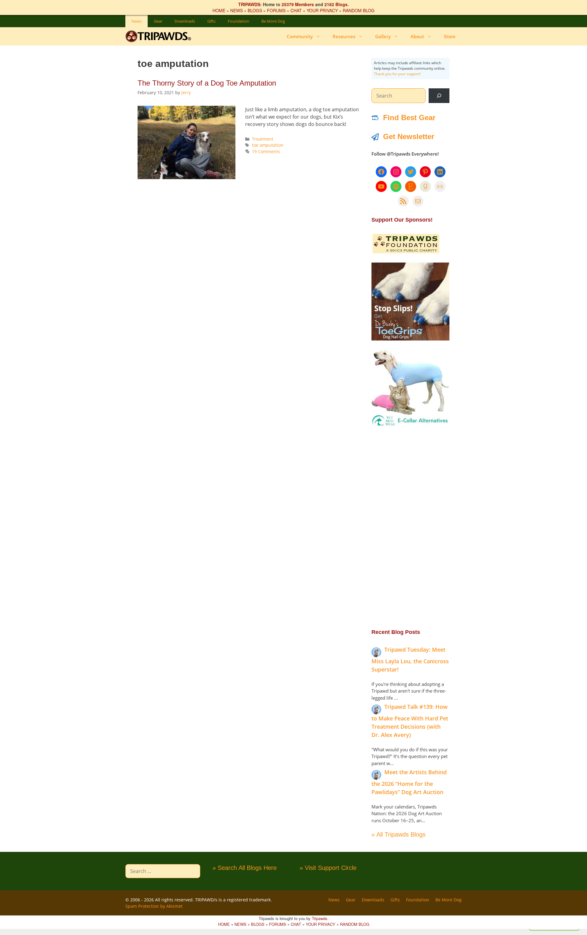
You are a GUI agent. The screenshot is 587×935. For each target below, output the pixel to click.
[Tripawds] (159, 36)
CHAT (296, 10)
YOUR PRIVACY (322, 10)
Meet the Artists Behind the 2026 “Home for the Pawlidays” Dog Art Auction (409, 782)
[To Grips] (410, 339)
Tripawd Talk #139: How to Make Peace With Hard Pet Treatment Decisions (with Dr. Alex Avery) (409, 720)
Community (300, 36)
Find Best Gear (409, 117)
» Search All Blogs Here (244, 867)
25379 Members (298, 4)
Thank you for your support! (397, 73)
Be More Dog (273, 21)
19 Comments (266, 151)
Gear (158, 21)
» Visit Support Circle (328, 867)
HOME (218, 10)
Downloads (185, 21)
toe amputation (267, 145)
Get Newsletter (408, 136)
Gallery (383, 36)
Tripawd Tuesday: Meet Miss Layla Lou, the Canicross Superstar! (410, 659)
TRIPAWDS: (250, 4)
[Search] (439, 95)
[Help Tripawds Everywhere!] (405, 252)
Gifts (211, 21)
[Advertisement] (410, 527)
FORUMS (276, 10)
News (136, 21)
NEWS (236, 10)
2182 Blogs (336, 4)
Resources (344, 36)
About (417, 36)
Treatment (262, 139)
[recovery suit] (410, 425)
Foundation (238, 21)
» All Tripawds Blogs (398, 834)
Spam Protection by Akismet (154, 906)
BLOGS (255, 10)
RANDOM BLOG (359, 10)
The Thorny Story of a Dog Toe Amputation (207, 83)
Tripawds (319, 918)
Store (450, 36)
